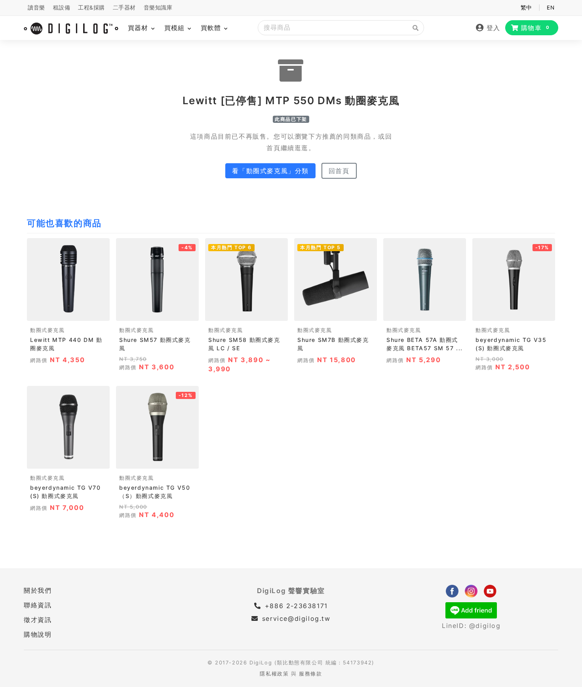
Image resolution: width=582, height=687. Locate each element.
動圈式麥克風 (47, 330)
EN (550, 7)
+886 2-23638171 (295, 606)
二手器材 (124, 7)
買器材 (139, 28)
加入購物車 (68, 312)
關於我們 (37, 590)
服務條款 (310, 674)
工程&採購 (91, 7)
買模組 (175, 28)
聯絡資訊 (37, 605)
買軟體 (212, 28)
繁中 (526, 7)
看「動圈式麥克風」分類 (270, 171)
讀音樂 (36, 7)
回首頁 (339, 171)
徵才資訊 (37, 620)
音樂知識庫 (158, 7)
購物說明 (37, 634)
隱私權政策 (274, 674)
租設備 (61, 7)
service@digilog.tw (296, 618)
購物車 (535, 28)
